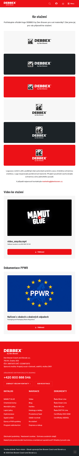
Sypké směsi (9, 418)
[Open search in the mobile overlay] (50, 3)
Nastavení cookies (28, 436)
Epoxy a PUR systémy (12, 421)
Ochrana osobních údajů (46, 436)
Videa (31, 399)
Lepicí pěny (8, 410)
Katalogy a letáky (35, 410)
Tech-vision (20, 449)
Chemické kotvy (10, 403)
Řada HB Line (59, 406)
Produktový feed (35, 414)
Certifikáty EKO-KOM (62, 414)
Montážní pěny (9, 406)
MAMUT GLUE (9, 399)
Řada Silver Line (60, 399)
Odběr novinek (34, 418)
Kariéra (31, 406)
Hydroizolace (9, 414)
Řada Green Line (60, 403)
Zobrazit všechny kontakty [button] (17, 384)
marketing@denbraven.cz (52, 181)
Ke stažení (33, 421)
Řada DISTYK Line (61, 410)
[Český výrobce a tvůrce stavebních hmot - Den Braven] (13, 351)
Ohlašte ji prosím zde (61, 440)
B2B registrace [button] (43, 384)
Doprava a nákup (35, 425)
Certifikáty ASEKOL (61, 418)
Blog (30, 403)
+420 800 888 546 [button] (17, 377)
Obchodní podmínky (12, 436)
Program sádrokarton (12, 425)
